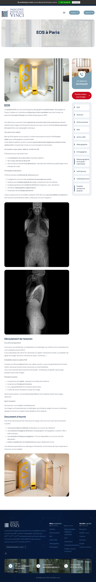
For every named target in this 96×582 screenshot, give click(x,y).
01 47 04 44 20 (76, 567)
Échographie (82, 152)
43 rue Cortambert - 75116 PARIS (23, 567)
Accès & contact (85, 547)
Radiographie (82, 144)
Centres (82, 536)
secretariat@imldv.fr (51, 567)
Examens (82, 540)
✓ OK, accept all (64, 2)
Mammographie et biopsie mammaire (83, 161)
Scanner (80, 115)
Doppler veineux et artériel (81, 188)
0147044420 (82, 84)
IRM (78, 129)
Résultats (82, 529)
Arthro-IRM (81, 137)
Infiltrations (81, 171)
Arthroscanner (82, 122)
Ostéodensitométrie (83, 179)
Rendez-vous (84, 533)
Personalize (76, 2)
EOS (78, 107)
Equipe (81, 543)
